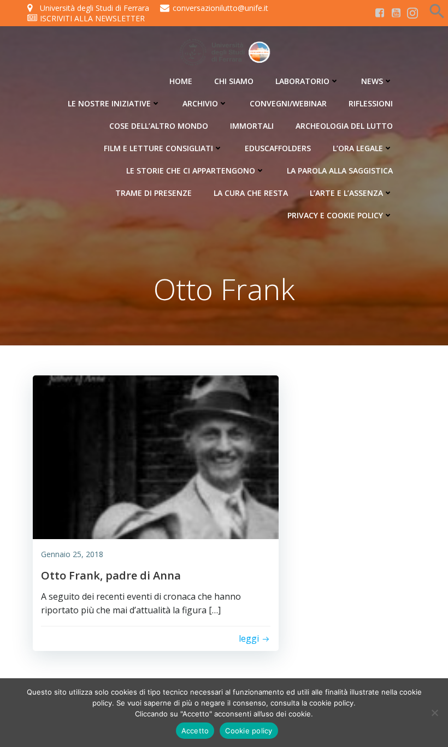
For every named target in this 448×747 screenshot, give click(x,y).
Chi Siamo (234, 81)
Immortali (252, 126)
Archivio (200, 103)
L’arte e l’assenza (346, 193)
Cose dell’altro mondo (158, 126)
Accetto (195, 730)
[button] (437, 16)
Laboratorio (302, 81)
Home (180, 81)
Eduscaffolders (278, 148)
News (372, 81)
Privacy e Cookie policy (335, 215)
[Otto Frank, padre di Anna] (156, 456)
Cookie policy (248, 730)
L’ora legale (358, 148)
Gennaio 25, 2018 (72, 554)
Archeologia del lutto (344, 126)
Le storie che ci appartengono (190, 170)
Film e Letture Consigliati (158, 148)
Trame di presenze (153, 193)
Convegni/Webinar (288, 103)
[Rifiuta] (434, 712)
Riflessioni (371, 103)
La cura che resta (251, 193)
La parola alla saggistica (340, 170)
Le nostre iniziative (109, 103)
